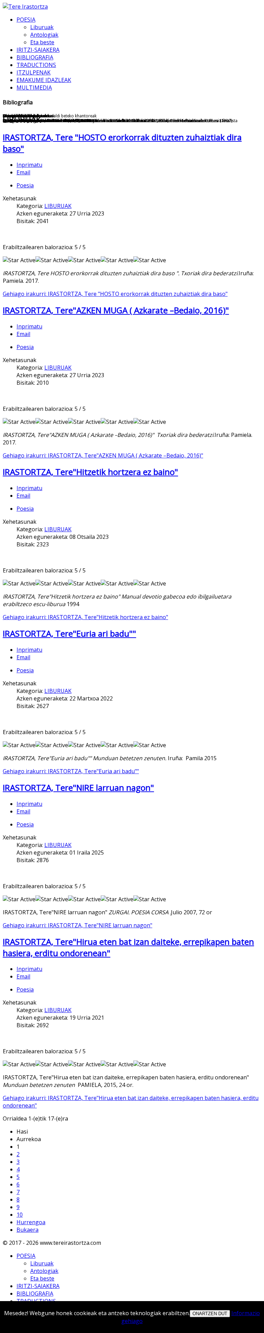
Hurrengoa (30, 1222)
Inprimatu (29, 165)
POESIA (25, 19)
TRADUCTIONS (36, 65)
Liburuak (42, 27)
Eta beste (42, 42)
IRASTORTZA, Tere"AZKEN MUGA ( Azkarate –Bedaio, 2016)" (116, 310)
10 (19, 1214)
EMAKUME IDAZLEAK (43, 80)
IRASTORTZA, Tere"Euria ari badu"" (69, 633)
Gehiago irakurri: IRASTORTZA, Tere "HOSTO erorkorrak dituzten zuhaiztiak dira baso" (115, 294)
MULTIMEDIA (34, 87)
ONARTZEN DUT (209, 1313)
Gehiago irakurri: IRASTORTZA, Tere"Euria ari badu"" (71, 771)
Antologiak (44, 34)
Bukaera (27, 1229)
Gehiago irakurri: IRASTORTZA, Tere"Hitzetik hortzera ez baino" (85, 617)
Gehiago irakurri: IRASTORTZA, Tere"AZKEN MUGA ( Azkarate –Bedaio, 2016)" (103, 455)
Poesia (25, 185)
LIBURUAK (58, 206)
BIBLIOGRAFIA (34, 57)
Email (23, 172)
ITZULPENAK (33, 72)
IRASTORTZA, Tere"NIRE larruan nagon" (78, 787)
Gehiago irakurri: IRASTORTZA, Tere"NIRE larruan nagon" (77, 925)
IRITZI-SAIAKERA (37, 50)
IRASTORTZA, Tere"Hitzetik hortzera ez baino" (90, 471)
